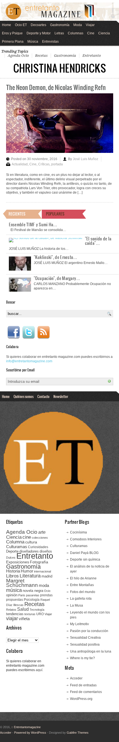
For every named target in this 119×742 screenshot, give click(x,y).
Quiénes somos (23, 396)
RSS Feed (43, 332)
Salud (23, 609)
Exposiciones (17, 562)
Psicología (32, 600)
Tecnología (37, 609)
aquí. (39, 670)
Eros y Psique (12, 33)
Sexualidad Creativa (85, 638)
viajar (12, 618)
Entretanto (91, 55)
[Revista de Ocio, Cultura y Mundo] (59, 11)
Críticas (44, 164)
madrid (47, 576)
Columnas (75, 33)
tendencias (15, 614)
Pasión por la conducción (89, 631)
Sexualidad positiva (85, 644)
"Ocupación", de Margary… (57, 278)
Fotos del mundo (82, 592)
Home (6, 25)
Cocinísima (78, 532)
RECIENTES (17, 214)
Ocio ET (21, 25)
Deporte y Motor (39, 33)
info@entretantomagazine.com (29, 361)
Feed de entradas (83, 685)
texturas (29, 614)
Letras (59, 33)
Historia (13, 571)
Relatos (11, 609)
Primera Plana (13, 41)
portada (57, 164)
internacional (42, 571)
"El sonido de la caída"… (98, 240)
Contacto (43, 396)
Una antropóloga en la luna (90, 651)
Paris (21, 595)
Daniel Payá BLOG (84, 553)
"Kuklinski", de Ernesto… (55, 257)
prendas (46, 595)
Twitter (28, 332)
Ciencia (104, 33)
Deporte (12, 551)
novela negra (33, 591)
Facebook (13, 332)
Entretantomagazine (26, 727)
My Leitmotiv (79, 624)
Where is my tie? (82, 658)
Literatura (30, 576)
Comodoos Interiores (86, 539)
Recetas (41, 55)
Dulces (10, 557)
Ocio (47, 590)
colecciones (40, 537)
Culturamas (16, 546)
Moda (77, 25)
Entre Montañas (82, 585)
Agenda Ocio (18, 55)
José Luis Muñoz (85, 159)
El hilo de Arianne (83, 578)
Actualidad (20, 164)
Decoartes (38, 25)
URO (40, 614)
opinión (11, 595)
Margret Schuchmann (22, 583)
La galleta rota (81, 598)
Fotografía (39, 562)
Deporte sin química (85, 559)
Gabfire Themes (78, 732)
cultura (31, 542)
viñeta (24, 618)
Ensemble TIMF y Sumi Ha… (33, 224)
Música (32, 41)
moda (44, 585)
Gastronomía (59, 25)
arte (42, 532)
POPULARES (55, 214)
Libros (12, 576)
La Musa (76, 605)
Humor (27, 571)
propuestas (14, 600)
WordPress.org (81, 699)
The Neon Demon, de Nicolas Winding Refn (56, 87)
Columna (15, 542)
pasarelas (32, 595)
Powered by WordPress (30, 732)
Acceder (76, 678)
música (14, 590)
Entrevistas (50, 41)
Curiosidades (38, 547)
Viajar (90, 25)
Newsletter (60, 396)
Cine (90, 33)
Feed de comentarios (86, 692)
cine (26, 537)
